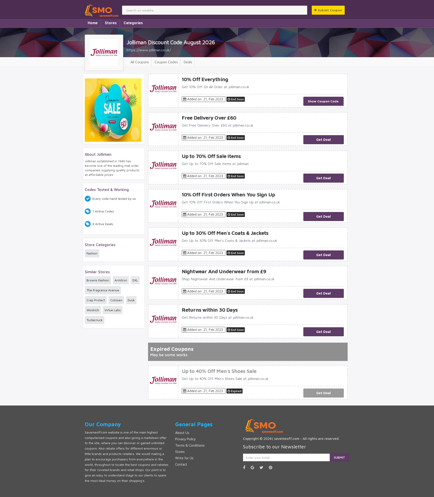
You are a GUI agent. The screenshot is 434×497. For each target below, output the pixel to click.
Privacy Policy (185, 439)
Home (93, 23)
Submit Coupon (329, 10)
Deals (188, 62)
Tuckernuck (95, 320)
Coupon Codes (166, 62)
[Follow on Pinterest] (273, 467)
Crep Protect (96, 300)
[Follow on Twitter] (263, 467)
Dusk (131, 300)
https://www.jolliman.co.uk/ (149, 50)
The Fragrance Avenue (103, 290)
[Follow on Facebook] (246, 467)
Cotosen (116, 300)
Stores (111, 23)
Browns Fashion (98, 280)
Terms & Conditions (190, 445)
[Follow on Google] (255, 467)
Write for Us (184, 458)
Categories (133, 23)
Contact (181, 464)
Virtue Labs (112, 310)
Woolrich (93, 310)
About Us (182, 433)
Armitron (121, 280)
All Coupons (139, 62)
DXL (135, 280)
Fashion (92, 253)
